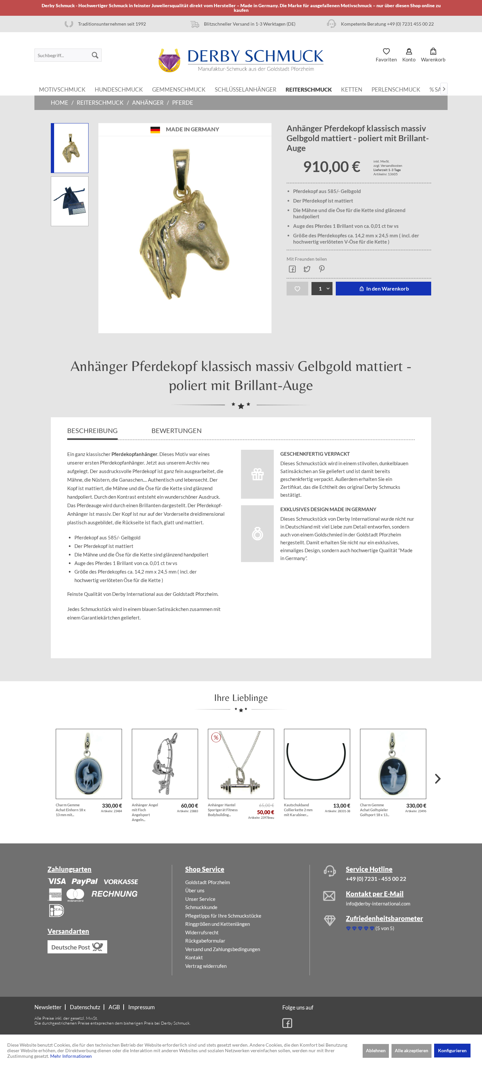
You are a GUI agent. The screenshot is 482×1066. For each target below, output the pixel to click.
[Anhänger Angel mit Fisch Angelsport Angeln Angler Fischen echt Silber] (165, 764)
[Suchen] (95, 55)
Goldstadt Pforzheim (207, 882)
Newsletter (48, 1007)
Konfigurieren (452, 1050)
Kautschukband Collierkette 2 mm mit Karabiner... (298, 810)
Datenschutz (85, 1007)
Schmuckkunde (201, 907)
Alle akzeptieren (411, 1050)
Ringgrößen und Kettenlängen (217, 924)
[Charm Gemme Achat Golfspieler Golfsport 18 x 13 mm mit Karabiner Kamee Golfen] (393, 764)
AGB (114, 1007)
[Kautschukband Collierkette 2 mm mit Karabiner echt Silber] (317, 764)
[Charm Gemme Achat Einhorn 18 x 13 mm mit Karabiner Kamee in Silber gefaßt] (89, 764)
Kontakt (194, 957)
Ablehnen (376, 1050)
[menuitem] (68, 55)
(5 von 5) (384, 928)
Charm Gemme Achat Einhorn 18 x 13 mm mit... (71, 810)
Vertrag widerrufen (206, 966)
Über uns (195, 890)
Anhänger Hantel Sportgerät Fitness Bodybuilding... (223, 810)
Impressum (141, 1007)
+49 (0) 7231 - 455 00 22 (376, 878)
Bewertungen (177, 430)
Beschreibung (92, 430)
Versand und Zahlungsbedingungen (222, 949)
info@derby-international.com (378, 903)
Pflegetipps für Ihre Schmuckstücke (223, 916)
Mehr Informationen (71, 1056)
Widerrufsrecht (202, 932)
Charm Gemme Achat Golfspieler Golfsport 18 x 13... (374, 810)
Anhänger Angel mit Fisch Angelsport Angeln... (145, 812)
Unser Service (200, 899)
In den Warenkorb (387, 288)
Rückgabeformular (205, 941)
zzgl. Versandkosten (387, 165)
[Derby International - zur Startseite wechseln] (241, 60)
